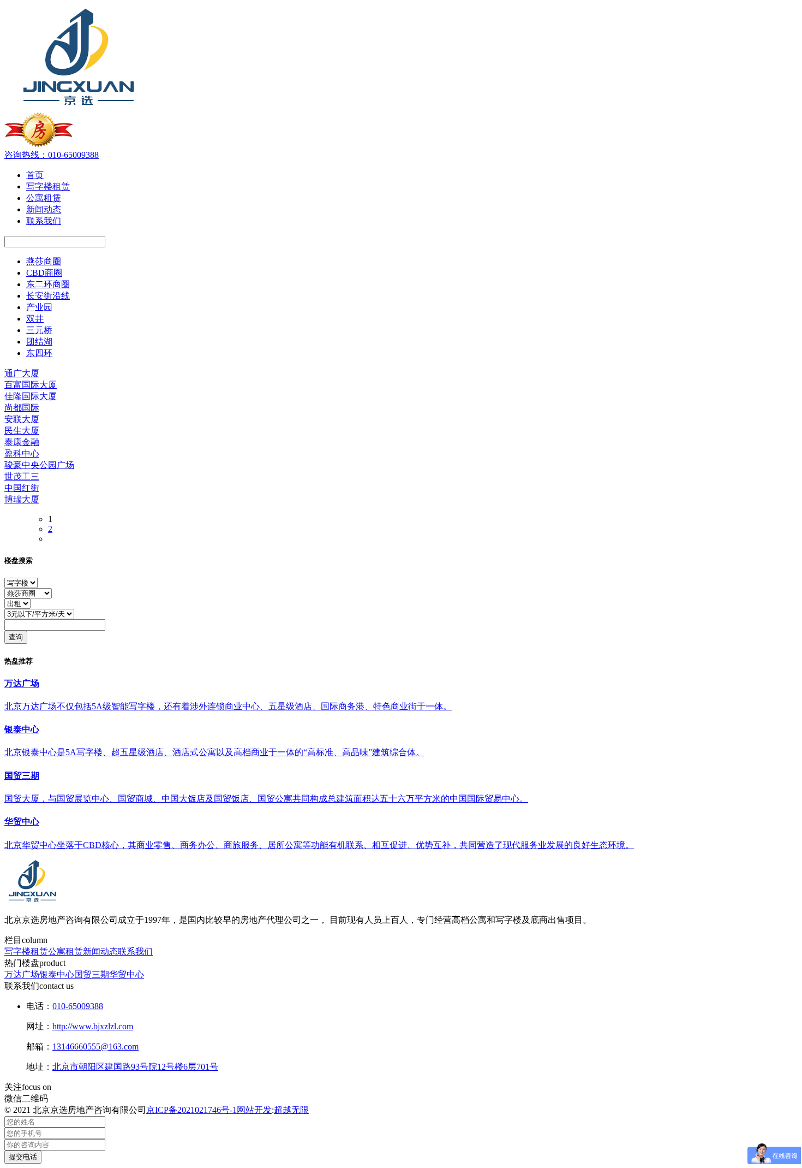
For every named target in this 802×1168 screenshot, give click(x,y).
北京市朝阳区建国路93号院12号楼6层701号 (135, 1066)
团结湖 (39, 341)
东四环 (39, 353)
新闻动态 (100, 951)
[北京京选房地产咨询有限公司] (77, 107)
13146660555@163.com (95, 1046)
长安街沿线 (48, 295)
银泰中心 (56, 974)
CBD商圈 (44, 272)
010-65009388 (77, 1006)
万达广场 (21, 974)
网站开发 (254, 1109)
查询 (16, 637)
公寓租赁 (65, 951)
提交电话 (23, 1157)
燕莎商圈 (43, 261)
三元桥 (39, 330)
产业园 (39, 307)
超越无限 (291, 1109)
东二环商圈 (48, 284)
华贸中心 (126, 974)
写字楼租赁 (26, 951)
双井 (35, 318)
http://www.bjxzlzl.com (92, 1026)
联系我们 (135, 951)
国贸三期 (91, 974)
